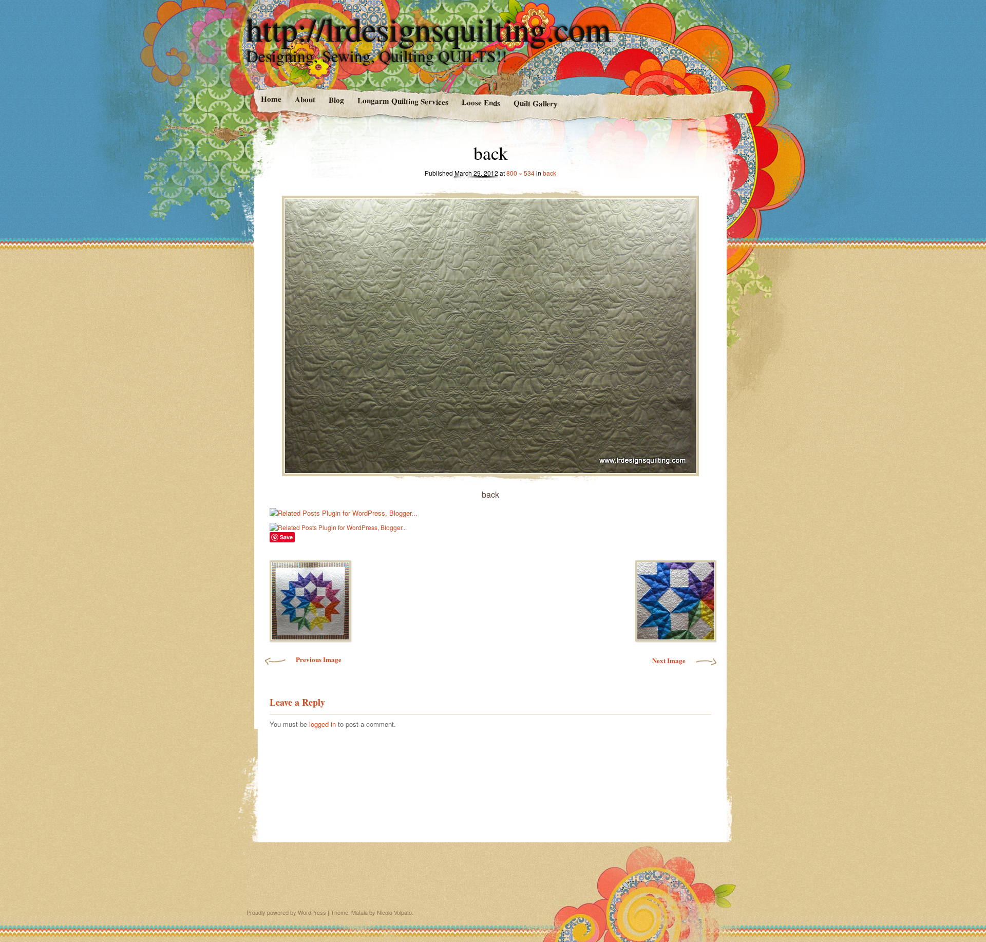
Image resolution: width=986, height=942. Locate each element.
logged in (322, 724)
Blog (336, 100)
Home (270, 99)
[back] (490, 333)
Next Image (669, 660)
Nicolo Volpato (394, 912)
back (549, 172)
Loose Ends (480, 102)
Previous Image (319, 659)
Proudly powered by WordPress (286, 912)
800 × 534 (520, 172)
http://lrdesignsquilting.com (428, 29)
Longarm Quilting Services (402, 101)
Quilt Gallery (535, 103)
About (304, 99)
